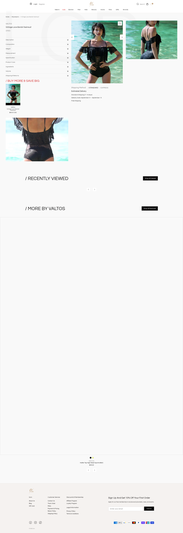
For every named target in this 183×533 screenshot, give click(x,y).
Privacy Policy (71, 511)
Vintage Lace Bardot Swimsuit (30, 17)
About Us (32, 501)
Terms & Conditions (73, 513)
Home (7, 17)
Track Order (51, 503)
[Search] (137, 4)
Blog (30, 503)
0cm (34, 528)
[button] (37, 40)
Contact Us (51, 501)
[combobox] (140, 4)
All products (15, 17)
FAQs (49, 506)
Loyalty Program (72, 503)
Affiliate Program (72, 501)
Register (42, 4)
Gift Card (32, 506)
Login (35, 4)
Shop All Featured (150, 208)
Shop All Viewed (150, 178)
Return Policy (52, 511)
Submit (149, 508)
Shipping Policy (52, 513)
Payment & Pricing (53, 508)
